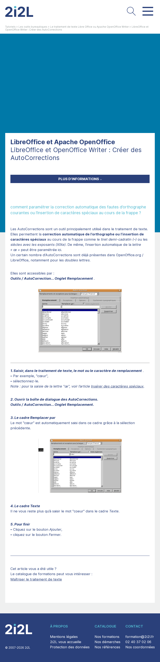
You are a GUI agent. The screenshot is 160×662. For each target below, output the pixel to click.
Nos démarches (107, 642)
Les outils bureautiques (33, 26)
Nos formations (107, 637)
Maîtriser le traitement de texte (36, 579)
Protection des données (70, 647)
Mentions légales (64, 637)
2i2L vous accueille (65, 642)
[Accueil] (19, 11)
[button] (131, 11)
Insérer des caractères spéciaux (117, 386)
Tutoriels (10, 26)
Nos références (107, 647)
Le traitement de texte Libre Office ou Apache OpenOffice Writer (89, 26)
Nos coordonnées (140, 647)
